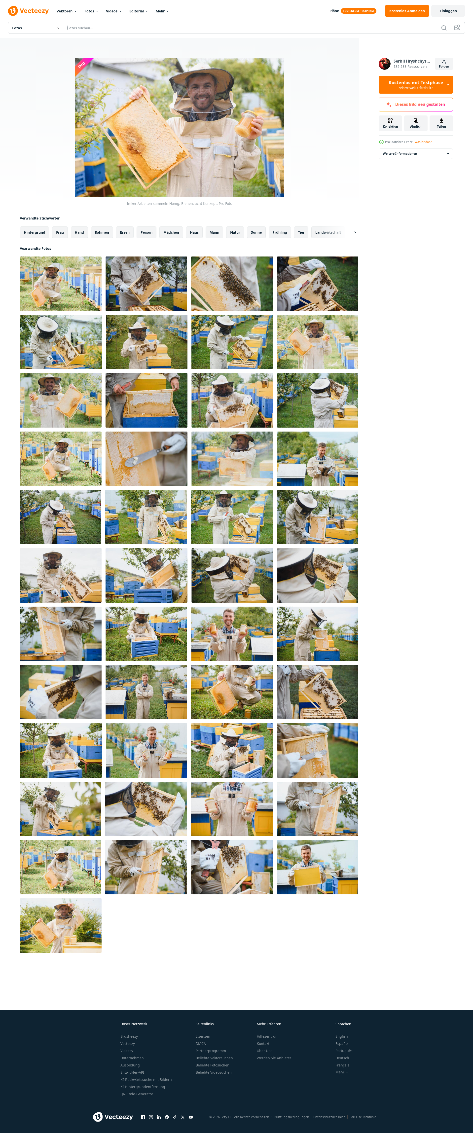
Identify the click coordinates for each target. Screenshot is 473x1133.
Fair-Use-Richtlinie (363, 1117)
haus (194, 232)
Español (342, 1043)
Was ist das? (423, 142)
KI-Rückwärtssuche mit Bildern (146, 1079)
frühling (280, 232)
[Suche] (444, 28)
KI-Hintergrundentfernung (142, 1086)
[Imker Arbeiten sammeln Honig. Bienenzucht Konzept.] (61, 283)
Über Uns (264, 1050)
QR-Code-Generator (136, 1094)
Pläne (334, 10)
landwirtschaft (328, 232)
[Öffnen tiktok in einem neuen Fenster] (175, 1117)
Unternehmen (132, 1058)
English (341, 1036)
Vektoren (65, 11)
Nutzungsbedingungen (291, 1117)
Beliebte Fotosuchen (212, 1065)
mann (214, 232)
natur (235, 232)
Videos (111, 11)
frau (60, 232)
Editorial (136, 11)
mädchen (171, 232)
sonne (256, 232)
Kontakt (263, 1043)
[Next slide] (351, 232)
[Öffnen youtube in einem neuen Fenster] (191, 1117)
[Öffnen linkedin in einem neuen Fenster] (159, 1117)
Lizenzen (203, 1036)
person (146, 232)
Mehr (160, 11)
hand (79, 232)
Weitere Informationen (400, 153)
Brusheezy (129, 1036)
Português (344, 1050)
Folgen (444, 66)
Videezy (126, 1050)
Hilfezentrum (268, 1036)
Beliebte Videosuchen (214, 1072)
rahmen (102, 232)
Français (342, 1065)
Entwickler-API (132, 1072)
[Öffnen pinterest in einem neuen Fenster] (167, 1117)
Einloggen (448, 10)
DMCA (201, 1043)
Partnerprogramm (211, 1050)
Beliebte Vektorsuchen (214, 1058)
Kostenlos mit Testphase (416, 84)
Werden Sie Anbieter (274, 1058)
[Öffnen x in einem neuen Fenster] (183, 1117)
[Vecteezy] (28, 11)
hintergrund (34, 232)
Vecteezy (127, 1043)
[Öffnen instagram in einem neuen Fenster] (151, 1117)
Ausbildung (130, 1065)
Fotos (89, 11)
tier (301, 232)
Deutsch (342, 1058)
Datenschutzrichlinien (329, 1117)
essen (125, 232)
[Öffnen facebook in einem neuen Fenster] (143, 1117)
